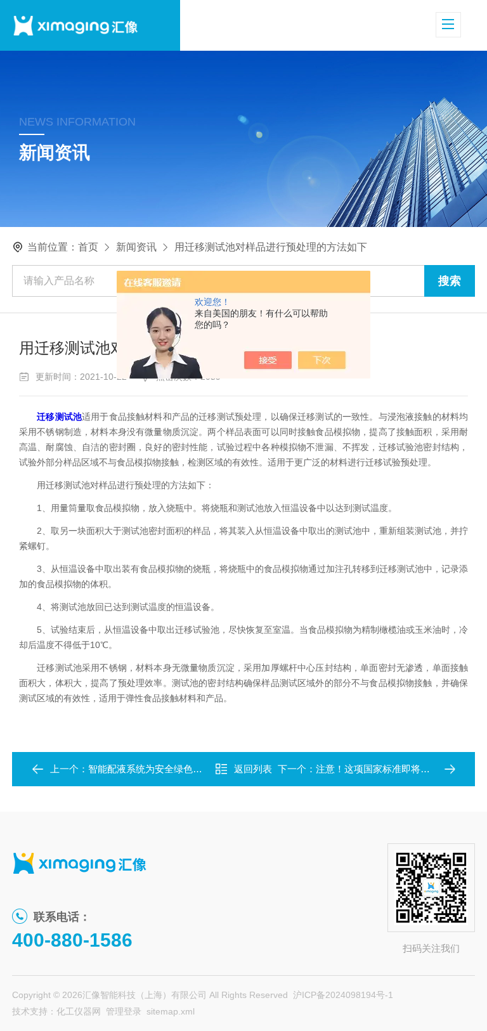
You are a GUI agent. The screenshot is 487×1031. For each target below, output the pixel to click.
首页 (88, 247)
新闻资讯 (136, 247)
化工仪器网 (78, 1011)
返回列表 (253, 768)
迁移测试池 (59, 417)
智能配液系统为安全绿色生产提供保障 (169, 768)
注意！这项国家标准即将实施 (377, 768)
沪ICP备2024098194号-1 (343, 995)
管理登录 (123, 1011)
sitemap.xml (170, 1011)
